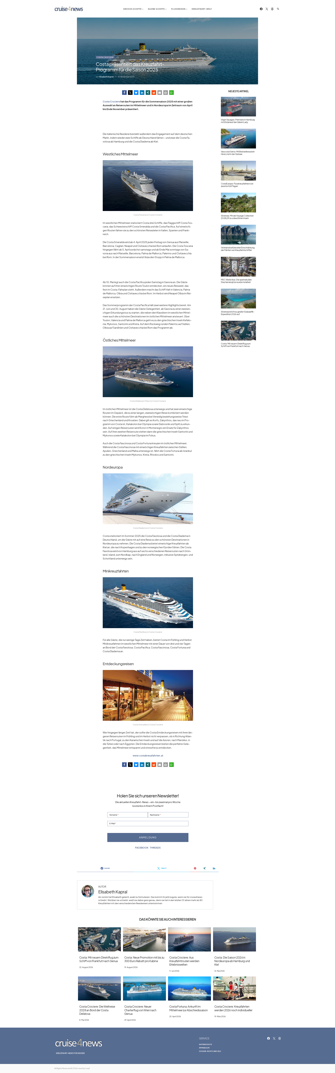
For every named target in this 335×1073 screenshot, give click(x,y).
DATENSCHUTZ (205, 1044)
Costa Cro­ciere (111, 101)
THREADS (155, 847)
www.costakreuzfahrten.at (148, 755)
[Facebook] (261, 9)
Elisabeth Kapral (112, 891)
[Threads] (272, 9)
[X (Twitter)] (267, 9)
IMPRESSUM (204, 1048)
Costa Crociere (105, 57)
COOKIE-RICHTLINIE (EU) (210, 1051)
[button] (278, 9)
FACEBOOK (141, 847)
